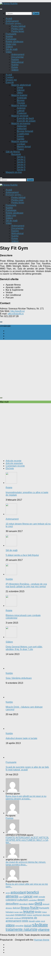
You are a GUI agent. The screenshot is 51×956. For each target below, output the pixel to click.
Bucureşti (16, 154)
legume (28, 911)
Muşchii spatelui (19, 141)
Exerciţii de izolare (26, 121)
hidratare (10, 912)
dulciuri (16, 908)
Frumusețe (11, 34)
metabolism (20, 914)
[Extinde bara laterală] (1, 321)
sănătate (40, 924)
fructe (34, 907)
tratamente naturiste (21, 929)
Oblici (20, 92)
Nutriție (15, 64)
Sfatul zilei (11, 44)
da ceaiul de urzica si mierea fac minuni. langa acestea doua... (26, 863)
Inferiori (21, 90)
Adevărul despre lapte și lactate (21, 738)
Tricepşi (21, 103)
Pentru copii (17, 29)
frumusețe (44, 908)
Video (9, 52)
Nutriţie (9, 36)
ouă (7, 918)
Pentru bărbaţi (18, 26)
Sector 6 (21, 169)
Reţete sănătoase (14, 41)
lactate (16, 912)
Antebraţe (22, 98)
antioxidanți (18, 892)
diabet (31, 904)
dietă (38, 903)
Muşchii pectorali (19, 116)
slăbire (10, 925)
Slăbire (9, 46)
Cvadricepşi (23, 133)
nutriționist (37, 915)
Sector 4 (21, 164)
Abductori (22, 126)
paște (11, 918)
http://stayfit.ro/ (17, 311)
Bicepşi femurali (25, 131)
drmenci (9, 908)
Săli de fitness (13, 151)
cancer (28, 896)
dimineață (46, 904)
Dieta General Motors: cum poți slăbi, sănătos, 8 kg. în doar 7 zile (24, 648)
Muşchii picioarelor (20, 123)
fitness (25, 907)
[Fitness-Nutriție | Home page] (9, 3)
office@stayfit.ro (16, 313)
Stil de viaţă (11, 49)
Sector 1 (21, 157)
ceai (35, 896)
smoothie (19, 926)
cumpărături (33, 900)
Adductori (22, 128)
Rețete (14, 67)
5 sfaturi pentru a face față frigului (22, 555)
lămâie (38, 912)
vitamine (43, 929)
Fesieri (20, 136)
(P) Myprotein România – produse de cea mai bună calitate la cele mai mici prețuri (26, 585)
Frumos (9, 818)
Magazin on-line (14, 172)
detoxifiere (12, 903)
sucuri (28, 925)
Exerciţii (10, 82)
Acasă (9, 18)
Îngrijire (15, 59)
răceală (32, 921)
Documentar (17, 57)
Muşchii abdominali (21, 85)
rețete (25, 920)
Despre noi (11, 80)
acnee (8, 893)
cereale (41, 897)
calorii (21, 897)
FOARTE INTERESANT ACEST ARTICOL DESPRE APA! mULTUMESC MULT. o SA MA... (27, 840)
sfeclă (43, 921)
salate (37, 921)
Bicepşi (21, 100)
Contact (9, 77)
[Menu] (1, 9)
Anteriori (21, 108)
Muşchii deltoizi (19, 105)
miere (29, 915)
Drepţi (20, 87)
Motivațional (17, 62)
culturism (22, 899)
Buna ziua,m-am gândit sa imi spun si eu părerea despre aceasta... (26, 797)
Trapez (20, 149)
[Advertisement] (25, 367)
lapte (21, 912)
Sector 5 (21, 167)
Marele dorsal (24, 146)
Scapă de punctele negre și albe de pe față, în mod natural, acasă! (27, 768)
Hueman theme (41, 940)
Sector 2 (21, 159)
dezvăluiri (23, 904)
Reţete (9, 487)
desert (40, 899)
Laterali (21, 110)
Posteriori (22, 113)
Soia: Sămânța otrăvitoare (19, 678)
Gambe (20, 139)
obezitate (46, 915)
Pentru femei (17, 31)
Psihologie (11, 39)
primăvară (17, 918)
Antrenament (12, 21)
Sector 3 (21, 162)
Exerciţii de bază (25, 118)
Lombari (21, 144)
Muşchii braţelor (19, 95)
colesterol (11, 899)
